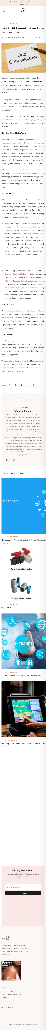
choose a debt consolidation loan (16, 274)
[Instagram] (7, 460)
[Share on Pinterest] (15, 385)
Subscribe (23, 893)
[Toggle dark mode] (42, 11)
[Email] (13, 460)
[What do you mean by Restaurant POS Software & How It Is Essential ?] (23, 709)
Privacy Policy (6, 1002)
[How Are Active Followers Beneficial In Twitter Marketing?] (23, 506)
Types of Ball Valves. (9, 608)
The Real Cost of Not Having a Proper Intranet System (21, 676)
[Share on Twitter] (21, 385)
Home (3, 987)
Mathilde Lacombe (13, 37)
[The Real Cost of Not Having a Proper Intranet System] (23, 641)
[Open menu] (3, 11)
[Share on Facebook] (9, 385)
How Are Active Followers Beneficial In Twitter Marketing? (23, 540)
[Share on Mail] (27, 385)
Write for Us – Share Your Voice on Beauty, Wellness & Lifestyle (11, 994)
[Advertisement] (23, 776)
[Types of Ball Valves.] (23, 574)
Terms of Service (7, 1007)
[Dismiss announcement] (43, 3)
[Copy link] (33, 385)
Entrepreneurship (9, 23)
